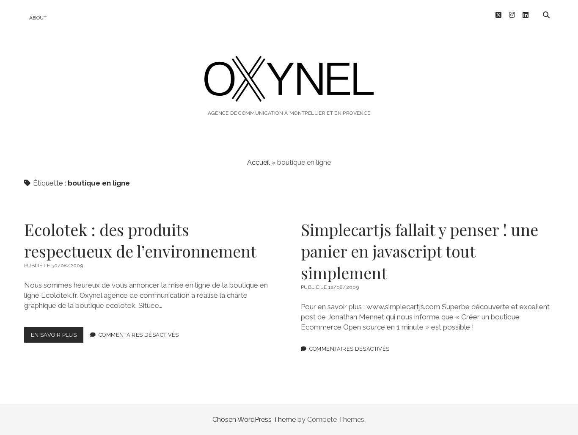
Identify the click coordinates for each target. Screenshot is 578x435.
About (38, 18)
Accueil (258, 162)
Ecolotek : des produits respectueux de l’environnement (140, 240)
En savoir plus (57, 337)
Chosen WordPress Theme (254, 420)
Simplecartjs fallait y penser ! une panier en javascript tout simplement (419, 251)
